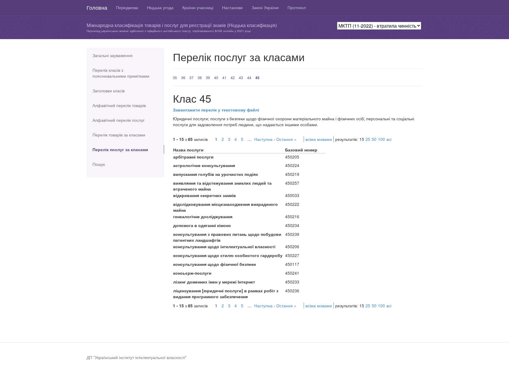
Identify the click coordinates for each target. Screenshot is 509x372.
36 (183, 77)
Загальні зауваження (112, 55)
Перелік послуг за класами (120, 149)
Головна (97, 7)
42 (233, 77)
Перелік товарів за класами (118, 135)
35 (175, 77)
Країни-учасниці (197, 7)
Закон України (265, 7)
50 (374, 139)
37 (191, 77)
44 (249, 77)
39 (208, 77)
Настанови (232, 7)
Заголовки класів (108, 91)
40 (216, 77)
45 (257, 77)
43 (241, 77)
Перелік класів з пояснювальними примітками (120, 73)
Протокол (296, 7)
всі (388, 139)
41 (224, 77)
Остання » (286, 139)
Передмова (127, 7)
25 (368, 139)
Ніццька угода (160, 7)
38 (200, 77)
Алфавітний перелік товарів (119, 105)
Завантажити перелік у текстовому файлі (216, 110)
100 (381, 139)
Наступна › (264, 139)
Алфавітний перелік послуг (118, 120)
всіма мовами (318, 139)
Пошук (98, 164)
